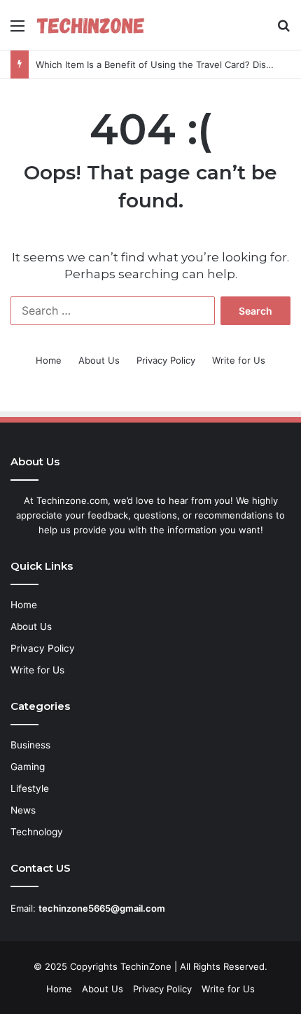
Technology (36, 831)
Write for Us (238, 360)
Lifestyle (29, 788)
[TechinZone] (91, 25)
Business (30, 745)
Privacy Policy (165, 360)
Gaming (27, 766)
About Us (99, 360)
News (23, 810)
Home (49, 360)
